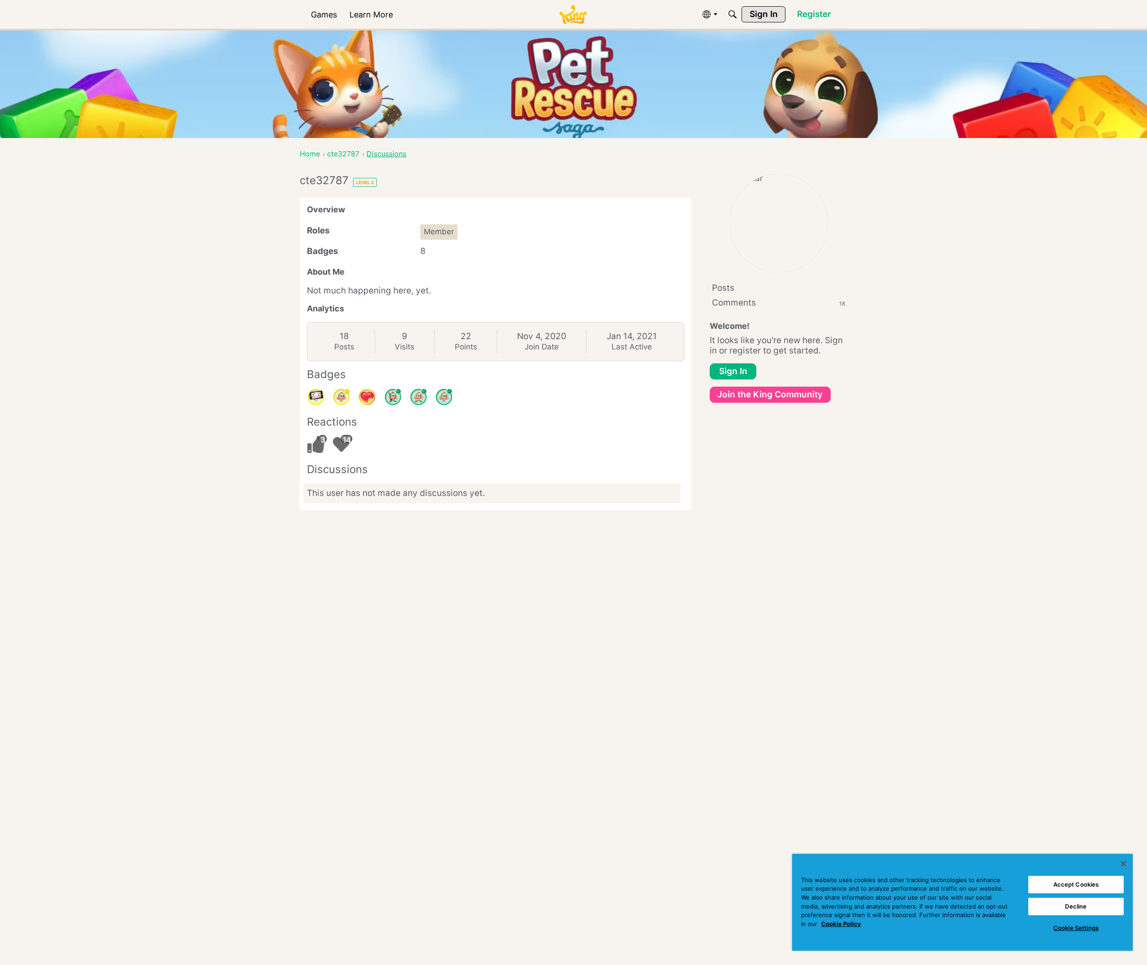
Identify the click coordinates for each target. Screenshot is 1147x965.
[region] (962, 902)
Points (466, 346)
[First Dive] (444, 396)
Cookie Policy (841, 923)
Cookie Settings (1076, 927)
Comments (778, 302)
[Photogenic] (315, 396)
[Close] (1123, 863)
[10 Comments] (341, 396)
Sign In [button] (733, 371)
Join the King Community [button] (770, 394)
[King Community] (573, 14)
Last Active (632, 346)
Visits (404, 346)
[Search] (732, 14)
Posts (344, 346)
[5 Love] (366, 396)
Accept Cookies (1076, 884)
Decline (1076, 906)
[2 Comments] (418, 396)
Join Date (542, 346)
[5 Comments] (392, 396)
